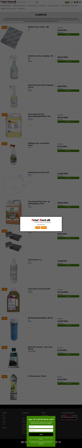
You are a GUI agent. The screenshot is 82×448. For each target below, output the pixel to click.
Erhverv (43, 227)
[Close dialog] (54, 417)
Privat (37, 227)
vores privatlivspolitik (41, 442)
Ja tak (41, 434)
